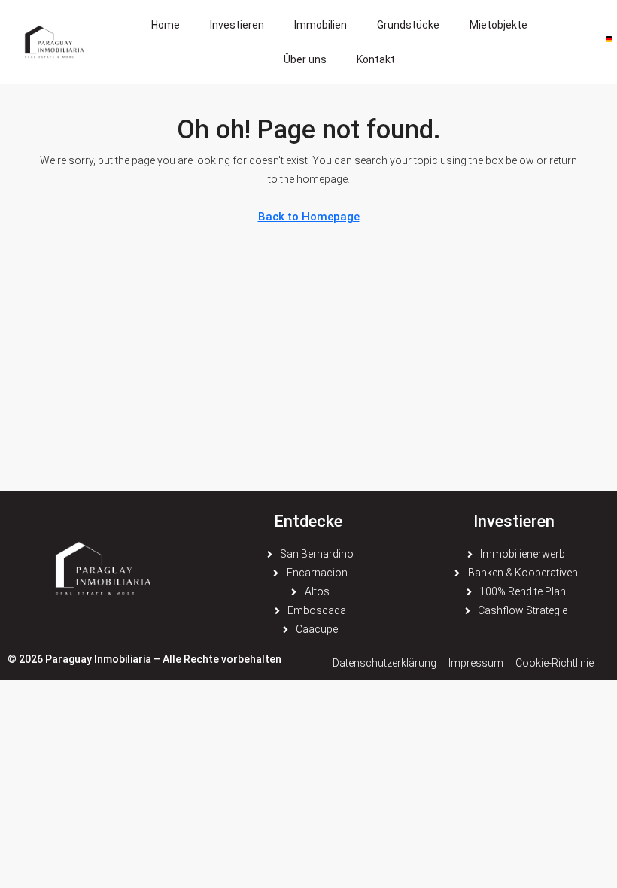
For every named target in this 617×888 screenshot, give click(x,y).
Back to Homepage (309, 217)
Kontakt (376, 59)
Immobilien (320, 25)
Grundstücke (408, 25)
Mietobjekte (498, 25)
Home (165, 25)
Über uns (305, 59)
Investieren (237, 25)
